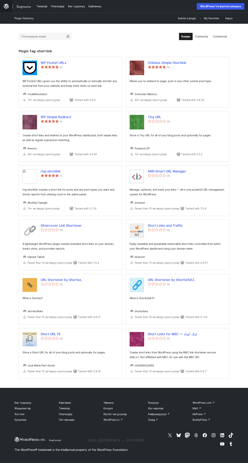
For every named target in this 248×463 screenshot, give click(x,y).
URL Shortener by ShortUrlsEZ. (171, 280)
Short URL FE (51, 334)
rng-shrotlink (50, 171)
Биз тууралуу (23, 402)
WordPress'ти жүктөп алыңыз (220, 6)
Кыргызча (55, 440)
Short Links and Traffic (165, 225)
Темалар (64, 408)
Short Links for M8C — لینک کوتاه (172, 334)
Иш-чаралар (156, 408)
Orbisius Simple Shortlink (167, 63)
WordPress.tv (113, 419)
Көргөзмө (65, 402)
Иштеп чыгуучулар (115, 414)
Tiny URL (154, 117)
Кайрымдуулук (159, 414)
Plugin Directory (24, 18)
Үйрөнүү (108, 402)
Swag (153, 419)
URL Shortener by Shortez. (61, 280)
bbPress (199, 414)
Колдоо (108, 408)
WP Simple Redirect (56, 117)
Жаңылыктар (23, 408)
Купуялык (20, 419)
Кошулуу (153, 402)
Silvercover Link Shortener (61, 225)
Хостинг (20, 414)
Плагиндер (65, 414)
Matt (197, 408)
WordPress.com (204, 402)
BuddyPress (201, 419)
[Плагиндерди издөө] (68, 36)
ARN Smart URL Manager (167, 171)
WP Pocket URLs (53, 63)
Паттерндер (66, 419)
